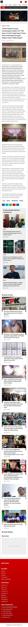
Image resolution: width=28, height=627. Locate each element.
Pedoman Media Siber (6, 579)
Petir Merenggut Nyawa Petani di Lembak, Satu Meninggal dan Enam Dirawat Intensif (12, 233)
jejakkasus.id (4, 597)
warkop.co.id (4, 589)
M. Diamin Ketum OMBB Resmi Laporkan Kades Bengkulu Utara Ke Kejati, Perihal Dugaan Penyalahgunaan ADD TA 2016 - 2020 (13, 452)
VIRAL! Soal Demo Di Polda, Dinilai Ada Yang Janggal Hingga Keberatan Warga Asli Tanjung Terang (13, 428)
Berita (8, 200)
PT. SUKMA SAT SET (5, 617)
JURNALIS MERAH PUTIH (17, 624)
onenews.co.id (4, 591)
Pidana (8, 25)
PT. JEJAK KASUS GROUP (6, 609)
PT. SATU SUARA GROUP (6, 613)
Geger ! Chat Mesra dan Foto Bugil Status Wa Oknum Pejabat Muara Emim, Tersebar (13, 381)
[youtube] (10, 565)
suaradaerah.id (4, 599)
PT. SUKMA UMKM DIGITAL (7, 615)
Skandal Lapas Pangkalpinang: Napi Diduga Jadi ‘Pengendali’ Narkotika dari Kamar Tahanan (13, 258)
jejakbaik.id (3, 595)
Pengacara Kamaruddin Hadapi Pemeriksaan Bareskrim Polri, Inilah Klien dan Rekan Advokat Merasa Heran (13, 405)
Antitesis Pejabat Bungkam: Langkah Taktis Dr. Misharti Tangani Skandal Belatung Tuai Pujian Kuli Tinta (13, 284)
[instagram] (8, 565)
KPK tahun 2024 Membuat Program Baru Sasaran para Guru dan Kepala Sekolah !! (13, 313)
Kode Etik (3, 573)
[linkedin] (17, 205)
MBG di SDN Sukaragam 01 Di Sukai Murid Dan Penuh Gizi (13, 525)
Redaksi (3, 571)
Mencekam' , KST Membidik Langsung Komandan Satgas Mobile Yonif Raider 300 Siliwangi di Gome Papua (14, 335)
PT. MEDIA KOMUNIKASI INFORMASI (9, 607)
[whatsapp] (10, 205)
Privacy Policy (4, 577)
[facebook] (3, 205)
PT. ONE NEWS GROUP (6, 611)
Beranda (3, 25)
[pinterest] (14, 205)
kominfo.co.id (4, 585)
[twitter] (6, 205)
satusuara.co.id (4, 593)
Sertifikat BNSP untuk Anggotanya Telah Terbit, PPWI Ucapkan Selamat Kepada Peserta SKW (13, 358)
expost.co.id (4, 587)
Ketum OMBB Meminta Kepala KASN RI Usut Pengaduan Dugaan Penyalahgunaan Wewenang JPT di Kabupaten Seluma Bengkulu (13, 476)
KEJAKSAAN (15, 200)
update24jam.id (4, 601)
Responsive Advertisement (14, 546)
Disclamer (3, 575)
